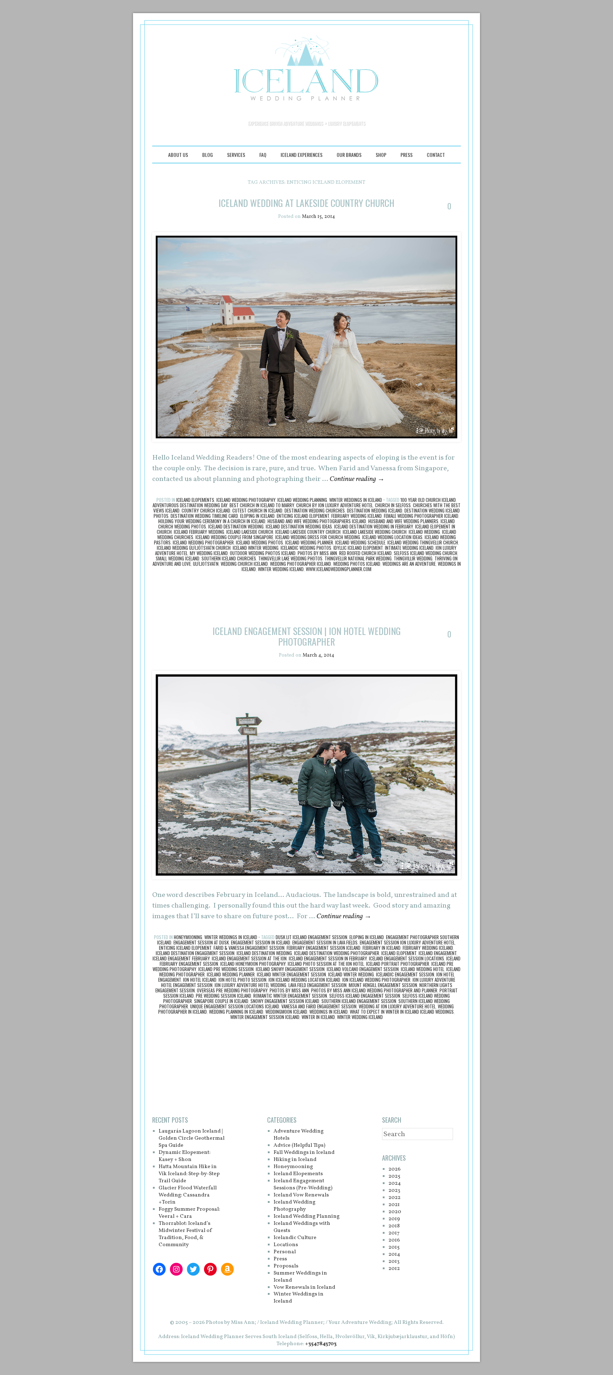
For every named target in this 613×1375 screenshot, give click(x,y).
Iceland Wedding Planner (309, 542)
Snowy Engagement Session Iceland (284, 1000)
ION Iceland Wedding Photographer (376, 979)
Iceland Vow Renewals (301, 1195)
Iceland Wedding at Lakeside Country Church (306, 203)
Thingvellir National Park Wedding (358, 558)
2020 (394, 1212)
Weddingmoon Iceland (286, 1011)
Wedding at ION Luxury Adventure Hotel (397, 1006)
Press (407, 154)
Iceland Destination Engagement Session (195, 953)
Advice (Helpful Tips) (299, 1145)
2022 (394, 1197)
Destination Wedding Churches (315, 510)
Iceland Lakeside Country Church (308, 531)
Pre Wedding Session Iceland (223, 995)
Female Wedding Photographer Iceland (421, 515)
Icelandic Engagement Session (405, 974)
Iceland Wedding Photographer (203, 542)
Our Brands (349, 154)
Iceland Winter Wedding (255, 547)
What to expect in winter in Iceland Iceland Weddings (402, 1011)
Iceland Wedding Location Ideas (392, 537)
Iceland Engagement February (181, 958)
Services (236, 154)
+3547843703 (321, 1344)
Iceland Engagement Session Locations (406, 958)
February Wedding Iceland (356, 515)
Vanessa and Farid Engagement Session (319, 1006)
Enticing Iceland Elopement (303, 515)
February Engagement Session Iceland (323, 947)
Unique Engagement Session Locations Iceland (234, 1006)
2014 (394, 1254)
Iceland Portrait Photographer (397, 963)
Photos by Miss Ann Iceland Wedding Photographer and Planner (374, 990)
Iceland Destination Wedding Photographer (336, 953)
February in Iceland (382, 947)
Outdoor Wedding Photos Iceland (263, 553)
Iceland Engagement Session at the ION (249, 958)
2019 (394, 1219)
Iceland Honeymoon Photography (253, 963)
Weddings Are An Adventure (409, 563)
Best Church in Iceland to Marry (262, 505)
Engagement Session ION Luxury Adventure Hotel (407, 942)
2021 (394, 1205)
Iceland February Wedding (199, 531)
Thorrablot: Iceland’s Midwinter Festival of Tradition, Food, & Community (185, 1234)
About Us (178, 154)
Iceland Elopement (398, 953)
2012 (394, 1268)
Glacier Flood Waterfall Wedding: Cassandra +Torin (188, 1195)
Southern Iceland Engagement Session (358, 1000)
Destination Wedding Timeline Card (204, 515)
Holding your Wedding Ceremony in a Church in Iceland (211, 521)
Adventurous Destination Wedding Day (190, 505)
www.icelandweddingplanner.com (338, 569)
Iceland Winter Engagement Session (291, 974)
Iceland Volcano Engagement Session (363, 969)
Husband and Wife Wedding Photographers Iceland (316, 521)
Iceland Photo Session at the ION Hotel (326, 963)
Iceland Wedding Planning (302, 499)
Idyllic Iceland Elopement (358, 547)
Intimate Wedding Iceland (409, 547)
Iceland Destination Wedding (236, 526)
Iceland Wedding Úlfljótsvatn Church (194, 547)
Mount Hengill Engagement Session (383, 984)
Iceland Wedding (424, 531)
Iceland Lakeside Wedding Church (375, 531)
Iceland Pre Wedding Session (226, 969)
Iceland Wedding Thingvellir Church (422, 542)
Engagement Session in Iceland (260, 942)
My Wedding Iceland (209, 553)
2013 (393, 1261)
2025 (394, 1176)
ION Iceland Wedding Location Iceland (304, 979)
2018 (394, 1226)
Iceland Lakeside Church (249, 531)
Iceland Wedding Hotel (422, 969)
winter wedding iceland (281, 569)
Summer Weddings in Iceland (300, 1277)
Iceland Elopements (195, 499)
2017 (393, 1233)
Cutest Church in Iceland (257, 510)
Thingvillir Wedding (413, 558)
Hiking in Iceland (295, 1159)
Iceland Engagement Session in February (328, 958)
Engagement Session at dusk (201, 942)
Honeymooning (188, 937)
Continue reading (357, 479)
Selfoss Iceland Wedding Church (425, 553)
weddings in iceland (328, 1011)
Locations (286, 1245)
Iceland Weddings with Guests (302, 1227)
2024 (394, 1183)
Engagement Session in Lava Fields (325, 942)
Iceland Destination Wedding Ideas (299, 526)
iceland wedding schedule (360, 542)
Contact (436, 154)
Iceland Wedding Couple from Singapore (234, 537)
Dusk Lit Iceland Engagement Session (311, 937)
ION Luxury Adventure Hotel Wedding (250, 984)
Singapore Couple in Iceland (221, 1000)
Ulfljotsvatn (206, 563)
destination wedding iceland (374, 510)
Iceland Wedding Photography (245, 499)
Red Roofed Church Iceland (365, 553)
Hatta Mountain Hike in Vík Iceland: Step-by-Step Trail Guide (189, 1174)
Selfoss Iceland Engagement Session (364, 995)
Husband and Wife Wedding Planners (403, 521)
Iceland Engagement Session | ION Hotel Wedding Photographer (306, 636)
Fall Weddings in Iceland (304, 1152)
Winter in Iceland (318, 1016)
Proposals (286, 1266)
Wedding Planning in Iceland (236, 1011)
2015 (393, 1247)
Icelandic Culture (295, 1238)
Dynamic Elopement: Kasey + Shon (184, 1156)
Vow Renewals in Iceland (304, 1287)
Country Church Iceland (206, 510)
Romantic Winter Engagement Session (290, 995)
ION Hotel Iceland (199, 979)
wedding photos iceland (356, 563)
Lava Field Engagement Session (317, 984)
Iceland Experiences (301, 154)
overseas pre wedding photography (232, 990)
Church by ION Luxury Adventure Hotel (334, 505)
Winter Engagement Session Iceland (264, 1016)
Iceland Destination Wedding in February (373, 526)
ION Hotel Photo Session (242, 979)
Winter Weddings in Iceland (355, 499)
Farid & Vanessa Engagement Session (249, 947)
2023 (394, 1190)
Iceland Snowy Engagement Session (290, 969)
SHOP (381, 154)
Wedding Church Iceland (244, 563)
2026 (394, 1169)
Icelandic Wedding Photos (306, 547)
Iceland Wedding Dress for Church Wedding (317, 537)
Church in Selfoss (393, 505)
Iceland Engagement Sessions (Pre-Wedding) (303, 1184)
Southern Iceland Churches (228, 558)
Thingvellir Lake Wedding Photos (290, 558)
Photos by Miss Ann (317, 553)
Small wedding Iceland (177, 558)
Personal (285, 1252)
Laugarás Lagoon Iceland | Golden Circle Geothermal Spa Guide (192, 1138)
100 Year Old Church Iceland (428, 499)
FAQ (262, 154)
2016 (394, 1240)
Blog (207, 154)
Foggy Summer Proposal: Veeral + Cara (189, 1213)
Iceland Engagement (438, 953)
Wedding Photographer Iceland (300, 563)
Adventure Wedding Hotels (299, 1135)
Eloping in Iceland (257, 515)
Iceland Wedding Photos (259, 542)
